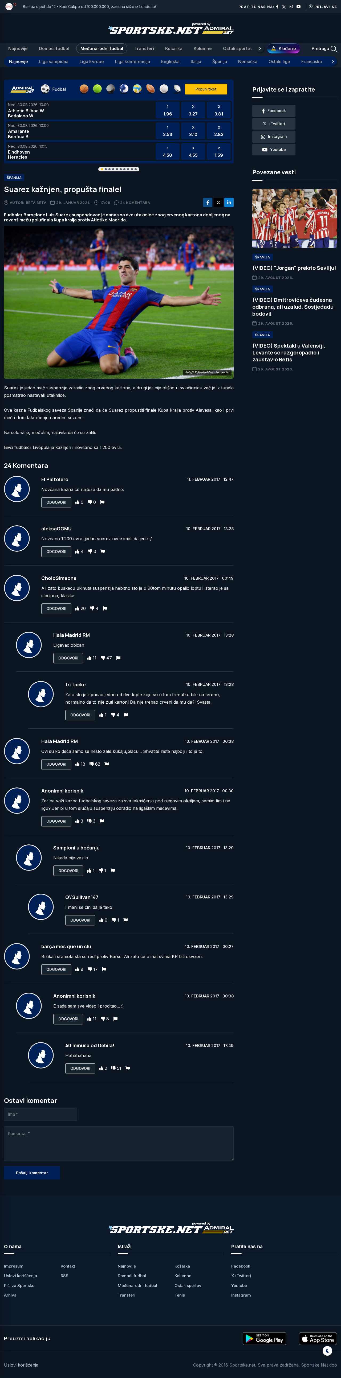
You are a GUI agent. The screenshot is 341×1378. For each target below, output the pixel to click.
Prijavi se (325, 7)
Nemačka (247, 61)
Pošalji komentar (32, 1172)
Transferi (144, 48)
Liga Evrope (92, 61)
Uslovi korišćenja (20, 1275)
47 (109, 658)
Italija (196, 61)
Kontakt (68, 1266)
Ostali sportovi (238, 48)
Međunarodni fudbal (101, 48)
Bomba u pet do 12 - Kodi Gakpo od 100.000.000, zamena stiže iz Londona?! (90, 6)
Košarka (173, 48)
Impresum (13, 1266)
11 (94, 658)
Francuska (311, 61)
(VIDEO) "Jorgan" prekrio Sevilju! (294, 267)
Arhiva (10, 1295)
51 (119, 1068)
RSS (64, 1275)
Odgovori (56, 502)
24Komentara (135, 202)
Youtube (239, 1285)
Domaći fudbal (54, 48)
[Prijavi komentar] (102, 502)
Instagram (241, 1295)
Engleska (170, 61)
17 (95, 969)
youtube (278, 149)
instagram (277, 136)
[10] (9, 6)
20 (83, 608)
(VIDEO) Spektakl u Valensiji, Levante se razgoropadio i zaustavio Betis (288, 352)
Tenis (179, 1295)
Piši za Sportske (19, 1285)
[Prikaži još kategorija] (260, 48)
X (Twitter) (241, 1275)
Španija (219, 61)
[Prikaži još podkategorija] (333, 61)
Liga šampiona (53, 61)
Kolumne (203, 48)
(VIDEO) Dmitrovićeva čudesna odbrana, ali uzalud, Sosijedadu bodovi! (293, 306)
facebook (276, 110)
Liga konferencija (132, 61)
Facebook (240, 1266)
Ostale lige (279, 61)
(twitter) (277, 123)
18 (83, 764)
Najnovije (18, 48)
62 (97, 764)
